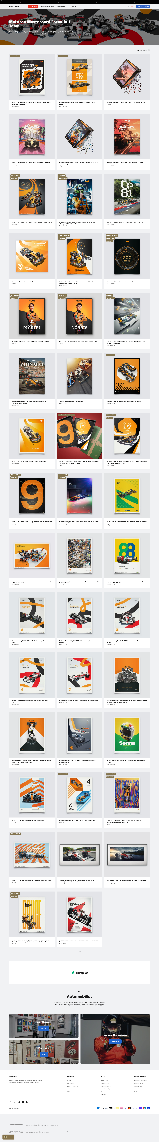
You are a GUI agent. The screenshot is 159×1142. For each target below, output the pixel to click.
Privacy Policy (105, 1080)
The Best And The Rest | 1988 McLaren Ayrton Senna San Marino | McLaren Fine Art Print (77, 881)
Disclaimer (104, 1092)
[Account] (125, 6)
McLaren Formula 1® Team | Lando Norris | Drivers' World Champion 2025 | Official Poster (77, 223)
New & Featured (62, 6)
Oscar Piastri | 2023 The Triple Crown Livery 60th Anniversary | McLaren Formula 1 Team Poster (127, 701)
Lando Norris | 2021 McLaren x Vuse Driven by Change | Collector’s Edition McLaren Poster (124, 821)
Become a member (143, 6)
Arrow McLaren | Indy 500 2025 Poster (71, 401)
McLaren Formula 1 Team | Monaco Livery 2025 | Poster (124, 401)
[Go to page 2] (84, 952)
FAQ (135, 1092)
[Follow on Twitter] (14, 1102)
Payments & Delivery (140, 1080)
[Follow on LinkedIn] (27, 1102)
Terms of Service (106, 1086)
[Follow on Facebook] (10, 1102)
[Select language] (132, 6)
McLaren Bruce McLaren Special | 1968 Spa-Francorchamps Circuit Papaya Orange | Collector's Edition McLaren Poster (31, 941)
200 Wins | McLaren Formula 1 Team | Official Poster (123, 282)
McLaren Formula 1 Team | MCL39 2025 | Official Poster (29, 461)
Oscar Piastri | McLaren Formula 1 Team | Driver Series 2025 (30, 342)
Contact (136, 1089)
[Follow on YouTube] (23, 1102)
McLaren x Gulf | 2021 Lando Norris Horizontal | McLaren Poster (31, 880)
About (69, 1080)
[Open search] (122, 6)
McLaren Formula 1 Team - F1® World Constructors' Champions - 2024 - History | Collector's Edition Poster (32, 522)
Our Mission (70, 1083)
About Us (73, 6)
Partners (69, 1089)
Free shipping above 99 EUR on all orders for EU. (15, 2)
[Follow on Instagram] (19, 1102)
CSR (68, 1092)
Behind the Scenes (72, 1086)
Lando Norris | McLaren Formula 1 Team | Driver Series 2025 (78, 342)
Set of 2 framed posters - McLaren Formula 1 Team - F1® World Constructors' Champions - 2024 (79, 462)
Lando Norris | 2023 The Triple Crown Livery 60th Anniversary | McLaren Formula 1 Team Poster (31, 761)
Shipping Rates (138, 1083)
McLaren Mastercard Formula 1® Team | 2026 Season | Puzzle (126, 102)
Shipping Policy (105, 1089)
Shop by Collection (47, 6)
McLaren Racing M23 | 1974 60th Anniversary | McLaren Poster (78, 701)
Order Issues (138, 1086)
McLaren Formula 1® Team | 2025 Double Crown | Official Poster (32, 222)
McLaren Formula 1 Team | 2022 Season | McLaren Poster (77, 820)
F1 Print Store (33, 6)
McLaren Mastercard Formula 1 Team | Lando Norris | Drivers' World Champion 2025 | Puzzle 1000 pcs (78, 163)
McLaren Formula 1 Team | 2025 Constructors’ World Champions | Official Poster (76, 283)
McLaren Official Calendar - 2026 (22, 282)
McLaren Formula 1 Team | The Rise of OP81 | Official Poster (125, 222)
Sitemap (103, 1095)
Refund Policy (105, 1083)
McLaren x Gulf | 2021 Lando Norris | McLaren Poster (28, 820)
